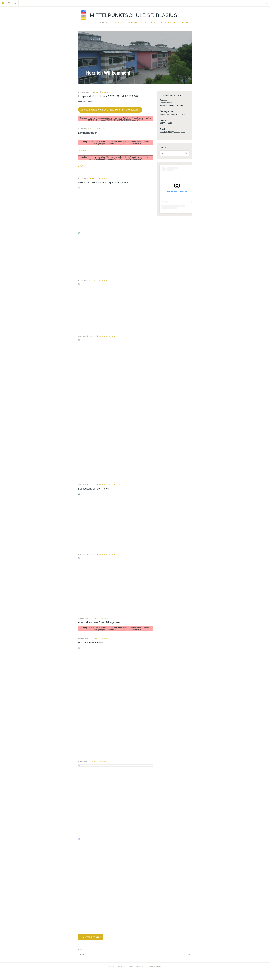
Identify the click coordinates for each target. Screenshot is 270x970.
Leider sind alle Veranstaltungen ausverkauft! (103, 182)
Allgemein (106, 92)
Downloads (133, 22)
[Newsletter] (15, 3)
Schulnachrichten (87, 132)
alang (92, 129)
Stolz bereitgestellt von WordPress (123, 966)
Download (82, 150)
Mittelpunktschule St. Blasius (133, 15)
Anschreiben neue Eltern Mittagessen (99, 622)
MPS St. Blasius (168, 22)
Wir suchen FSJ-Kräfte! (91, 642)
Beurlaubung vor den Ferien (93, 488)
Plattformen (149, 22)
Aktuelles (119, 22)
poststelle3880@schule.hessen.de (174, 131)
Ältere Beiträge (92, 937)
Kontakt (186, 22)
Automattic (156, 966)
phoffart (95, 92)
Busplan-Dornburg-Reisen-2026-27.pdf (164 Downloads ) (110, 110)
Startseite (105, 22)
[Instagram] (9, 3)
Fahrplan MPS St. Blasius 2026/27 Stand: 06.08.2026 (108, 96)
